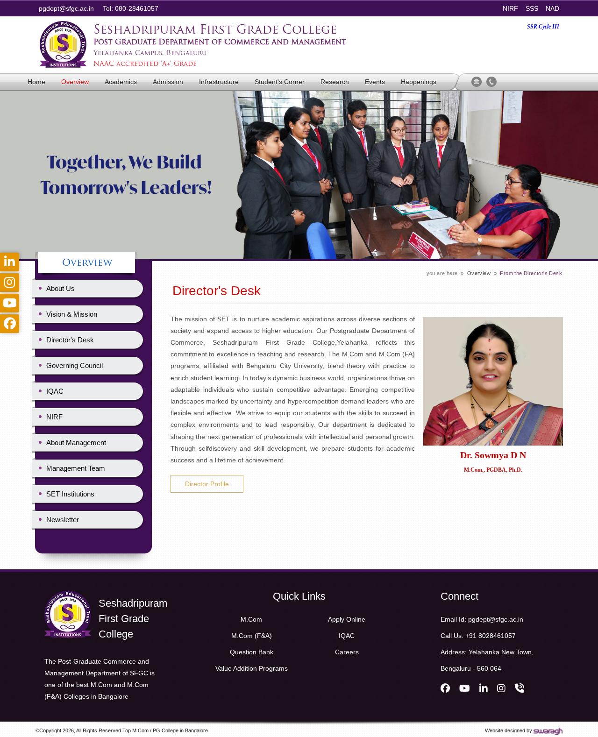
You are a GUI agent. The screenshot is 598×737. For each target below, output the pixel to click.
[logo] (67, 594)
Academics (121, 81)
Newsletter (62, 520)
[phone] (519, 688)
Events (375, 81)
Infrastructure (219, 81)
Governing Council (74, 365)
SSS (532, 8)
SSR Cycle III (543, 26)
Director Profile (207, 484)
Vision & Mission (71, 314)
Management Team (75, 468)
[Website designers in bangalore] (548, 730)
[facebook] (445, 688)
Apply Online (346, 619)
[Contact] (491, 80)
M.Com (251, 619)
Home (36, 81)
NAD (552, 8)
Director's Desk (70, 340)
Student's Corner (280, 81)
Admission (168, 81)
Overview (75, 81)
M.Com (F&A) (251, 635)
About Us (60, 288)
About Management (76, 442)
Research (334, 81)
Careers (347, 652)
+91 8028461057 (490, 635)
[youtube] (464, 688)
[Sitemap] (476, 80)
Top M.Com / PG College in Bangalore (165, 730)
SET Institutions (70, 494)
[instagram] (501, 688)
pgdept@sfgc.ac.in (66, 8)
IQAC (55, 391)
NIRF (510, 8)
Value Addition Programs (251, 668)
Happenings (418, 81)
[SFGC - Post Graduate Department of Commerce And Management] (63, 24)
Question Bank (251, 652)
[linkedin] (483, 688)
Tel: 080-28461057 (130, 8)
